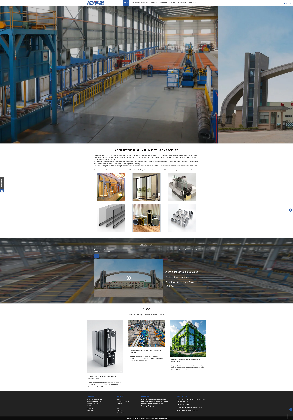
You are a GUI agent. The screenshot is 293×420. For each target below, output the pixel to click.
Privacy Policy (120, 413)
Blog (118, 408)
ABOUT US (154, 3)
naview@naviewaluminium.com (189, 410)
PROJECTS (163, 3)
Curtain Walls (90, 408)
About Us (119, 403)
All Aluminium (90, 410)
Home (126, 3)
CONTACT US (192, 3)
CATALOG (172, 3)
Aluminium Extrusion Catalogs (181, 271)
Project (119, 406)
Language (288, 3)
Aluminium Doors (91, 406)
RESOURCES (182, 3)
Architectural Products (139, 3)
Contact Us (120, 410)
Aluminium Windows (92, 403)
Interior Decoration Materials (94, 399)
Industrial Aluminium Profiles (94, 401)
